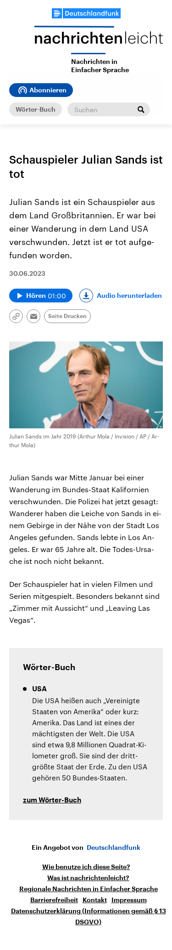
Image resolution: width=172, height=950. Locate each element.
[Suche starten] (141, 109)
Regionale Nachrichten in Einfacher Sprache (88, 889)
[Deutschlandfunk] (86, 13)
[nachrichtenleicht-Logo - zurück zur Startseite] (98, 39)
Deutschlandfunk (113, 847)
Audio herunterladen (129, 295)
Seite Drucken (67, 316)
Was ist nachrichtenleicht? (88, 878)
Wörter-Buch (35, 109)
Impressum (129, 900)
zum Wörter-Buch (52, 800)
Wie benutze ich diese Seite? (86, 867)
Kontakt (95, 900)
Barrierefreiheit (54, 900)
